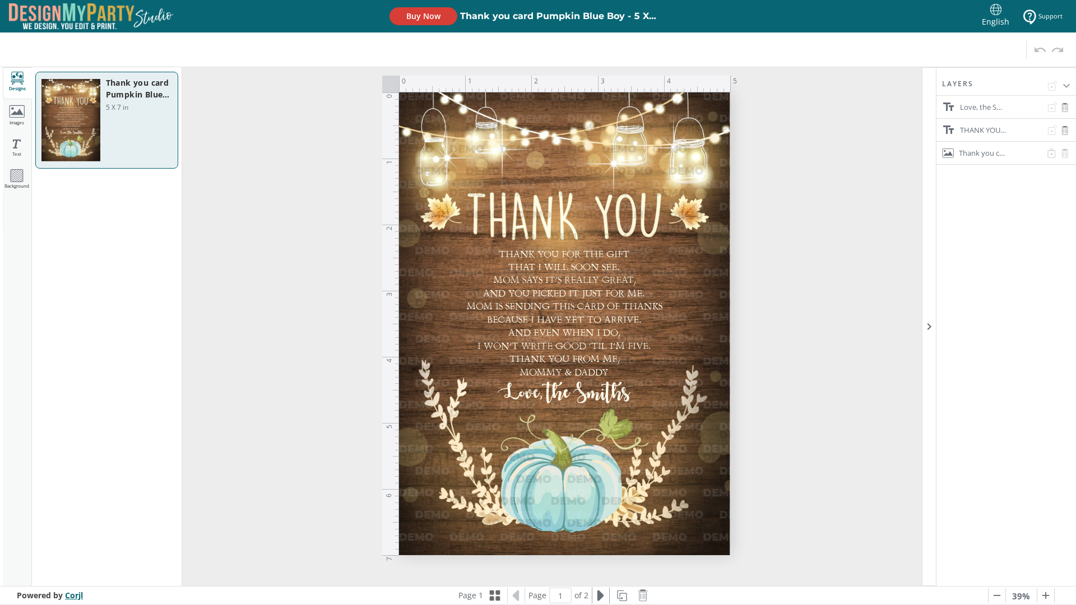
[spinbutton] (560, 595)
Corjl (74, 595)
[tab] (17, 83)
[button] (1006, 87)
